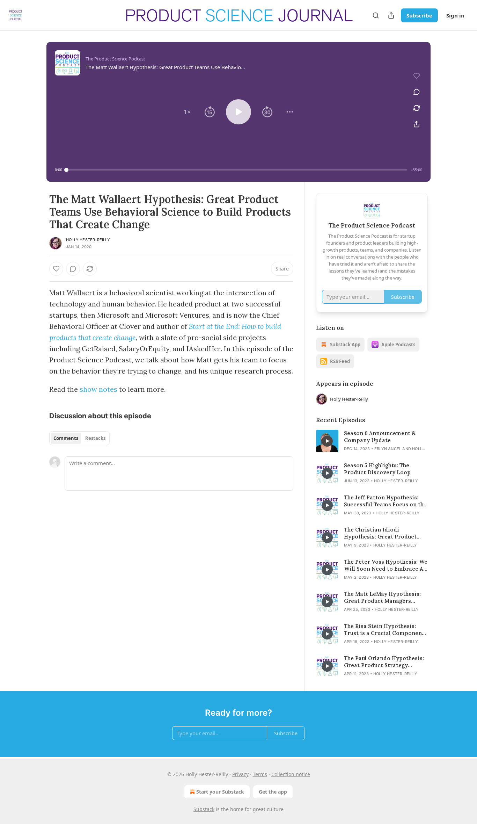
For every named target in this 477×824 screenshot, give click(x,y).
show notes (98, 389)
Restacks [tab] (95, 438)
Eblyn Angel (387, 448)
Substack (203, 809)
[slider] (236, 169)
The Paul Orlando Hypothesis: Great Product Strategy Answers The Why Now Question (384, 662)
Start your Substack (220, 791)
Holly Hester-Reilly (88, 239)
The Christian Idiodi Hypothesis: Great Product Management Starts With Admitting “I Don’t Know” (380, 533)
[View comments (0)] (416, 92)
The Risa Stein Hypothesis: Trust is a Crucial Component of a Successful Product (384, 630)
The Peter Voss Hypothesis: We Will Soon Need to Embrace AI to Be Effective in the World (385, 565)
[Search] (376, 15)
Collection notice (290, 774)
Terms (260, 774)
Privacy (240, 774)
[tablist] (79, 438)
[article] (372, 441)
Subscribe (419, 15)
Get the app (273, 791)
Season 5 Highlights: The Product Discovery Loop (377, 469)
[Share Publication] (391, 15)
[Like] (56, 269)
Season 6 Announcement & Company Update (380, 436)
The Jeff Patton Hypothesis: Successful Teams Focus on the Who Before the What (385, 501)
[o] (327, 441)
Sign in (455, 15)
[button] (187, 112)
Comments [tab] (65, 438)
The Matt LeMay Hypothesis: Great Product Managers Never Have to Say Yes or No (382, 598)
